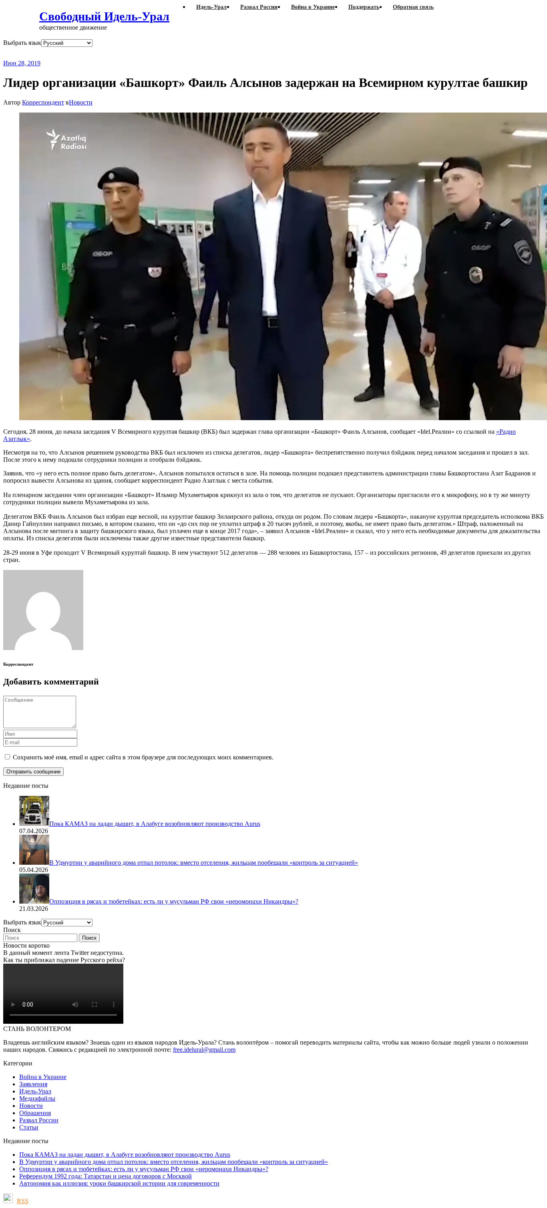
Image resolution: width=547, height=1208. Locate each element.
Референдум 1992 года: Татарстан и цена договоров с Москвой (105, 1176)
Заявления (33, 1084)
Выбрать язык (22, 42)
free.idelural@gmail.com (204, 1049)
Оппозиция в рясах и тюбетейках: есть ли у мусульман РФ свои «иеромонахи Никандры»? (143, 1169)
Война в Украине (42, 1076)
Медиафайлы (37, 1098)
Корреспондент (43, 102)
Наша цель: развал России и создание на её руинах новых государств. (167, 53)
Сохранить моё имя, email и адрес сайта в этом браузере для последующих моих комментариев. (143, 757)
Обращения (35, 1112)
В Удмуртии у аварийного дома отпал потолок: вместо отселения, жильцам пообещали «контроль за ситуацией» (173, 1161)
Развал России (38, 1120)
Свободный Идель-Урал (104, 16)
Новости (81, 102)
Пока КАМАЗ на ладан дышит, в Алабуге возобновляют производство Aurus (124, 1154)
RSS (22, 1201)
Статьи (28, 1127)
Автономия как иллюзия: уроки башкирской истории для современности (119, 1183)
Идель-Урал (35, 1091)
